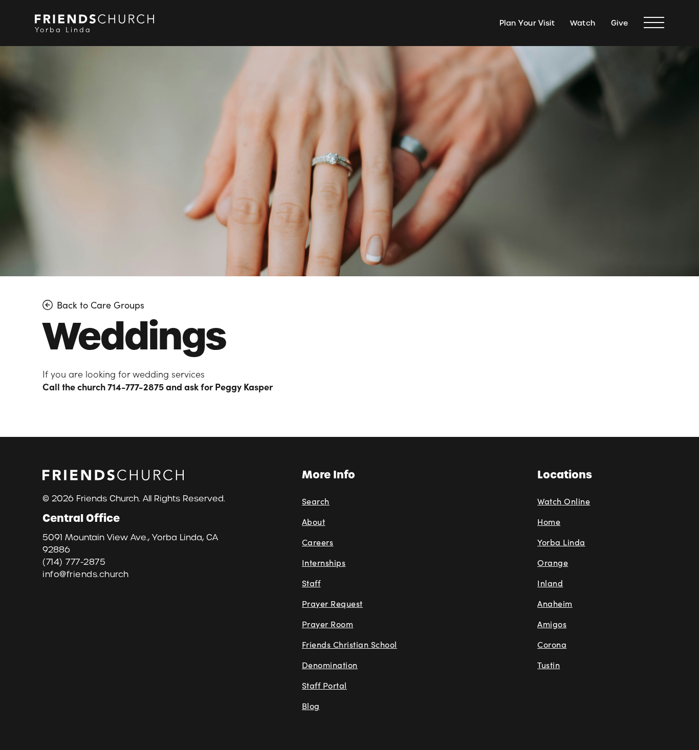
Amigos (551, 624)
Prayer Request (332, 603)
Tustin (548, 664)
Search (316, 501)
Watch (583, 23)
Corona (551, 644)
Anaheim (555, 603)
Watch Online (563, 501)
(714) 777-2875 (73, 562)
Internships (324, 562)
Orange (552, 562)
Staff (311, 583)
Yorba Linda (561, 542)
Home (548, 521)
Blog (311, 705)
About (313, 521)
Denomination (330, 664)
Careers (318, 542)
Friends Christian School (349, 644)
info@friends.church (85, 574)
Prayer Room (328, 624)
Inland (550, 583)
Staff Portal (324, 685)
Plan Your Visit (527, 23)
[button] (654, 23)
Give (619, 23)
